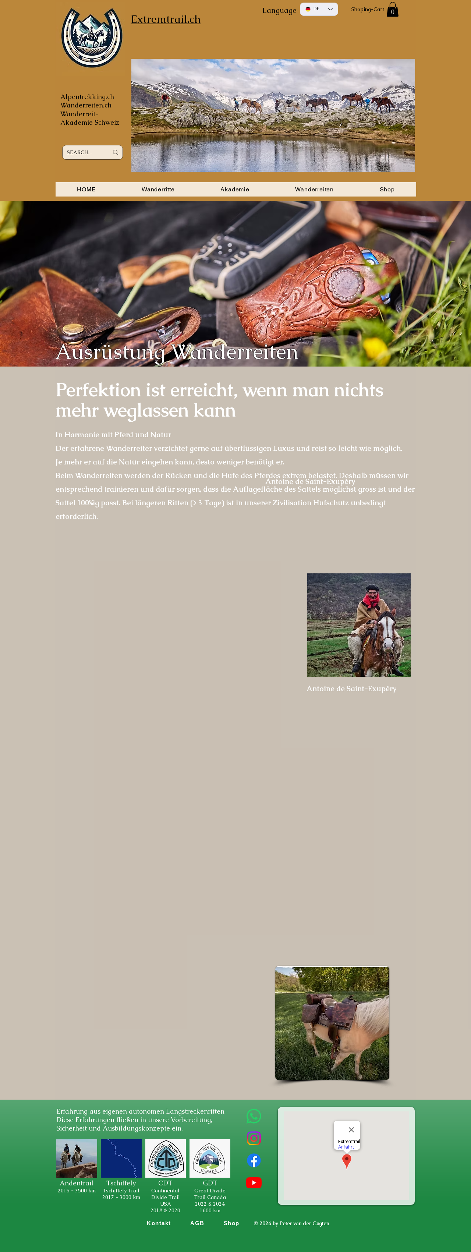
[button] (392, 9)
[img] (76, 1176)
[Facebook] (254, 1160)
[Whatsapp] (254, 1116)
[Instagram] (254, 1138)
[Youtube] (254, 1182)
